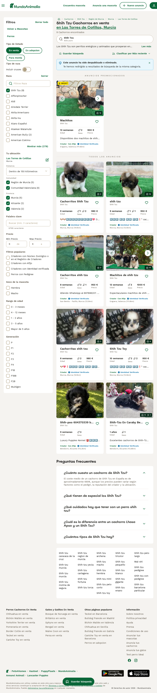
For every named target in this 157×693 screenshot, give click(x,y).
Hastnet (33, 671)
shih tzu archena (101, 555)
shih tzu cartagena (83, 572)
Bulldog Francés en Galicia (99, 631)
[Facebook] (129, 660)
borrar (44, 76)
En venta (14, 50)
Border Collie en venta (18, 631)
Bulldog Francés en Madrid (99, 618)
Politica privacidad (136, 618)
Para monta (15, 57)
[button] (80, 98)
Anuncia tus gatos (136, 650)
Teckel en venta (15, 635)
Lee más (146, 46)
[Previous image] (62, 98)
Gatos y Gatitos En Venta (59, 609)
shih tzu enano (120, 589)
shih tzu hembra (101, 572)
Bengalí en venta (54, 626)
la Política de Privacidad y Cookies (86, 686)
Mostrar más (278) (37, 146)
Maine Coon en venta (57, 631)
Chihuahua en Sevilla (96, 626)
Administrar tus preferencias (41, 688)
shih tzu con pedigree (141, 577)
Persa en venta (53, 635)
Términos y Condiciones (58, 686)
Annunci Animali (15, 675)
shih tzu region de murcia (83, 556)
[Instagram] (136, 660)
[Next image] (98, 98)
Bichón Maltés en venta (19, 618)
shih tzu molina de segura (64, 585)
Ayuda (129, 622)
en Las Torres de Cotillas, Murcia (86, 27)
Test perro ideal (135, 654)
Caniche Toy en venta (18, 639)
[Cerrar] (149, 62)
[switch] (26, 69)
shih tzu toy (103, 593)
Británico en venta (55, 618)
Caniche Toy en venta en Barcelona (98, 637)
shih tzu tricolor (120, 555)
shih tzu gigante (120, 580)
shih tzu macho (101, 563)
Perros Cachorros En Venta (21, 609)
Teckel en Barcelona (96, 614)
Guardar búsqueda (73, 53)
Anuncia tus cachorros (132, 644)
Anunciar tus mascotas (133, 637)
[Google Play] (113, 673)
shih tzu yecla (86, 564)
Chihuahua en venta (17, 614)
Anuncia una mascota (105, 5)
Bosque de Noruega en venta (61, 614)
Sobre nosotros (135, 614)
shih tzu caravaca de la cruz (67, 556)
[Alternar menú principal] (3, 5)
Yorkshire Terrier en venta (20, 622)
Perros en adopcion (95, 642)
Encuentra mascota (74, 5)
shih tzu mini (104, 579)
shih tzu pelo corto (104, 586)
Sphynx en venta (54, 622)
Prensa (130, 626)
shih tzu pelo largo (141, 555)
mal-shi (138, 561)
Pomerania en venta (17, 626)
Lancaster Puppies (37, 675)
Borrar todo (41, 22)
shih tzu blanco (120, 572)
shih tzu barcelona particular (139, 587)
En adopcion (32, 50)
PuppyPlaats (48, 671)
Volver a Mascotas (17, 29)
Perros (10, 36)
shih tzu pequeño (120, 563)
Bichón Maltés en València (99, 622)
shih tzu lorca (85, 587)
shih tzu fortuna (82, 580)
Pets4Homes (19, 671)
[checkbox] (8, 90)
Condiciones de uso (137, 631)
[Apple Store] (138, 673)
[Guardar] (97, 122)
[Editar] (47, 160)
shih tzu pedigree (139, 569)
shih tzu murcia (63, 566)
